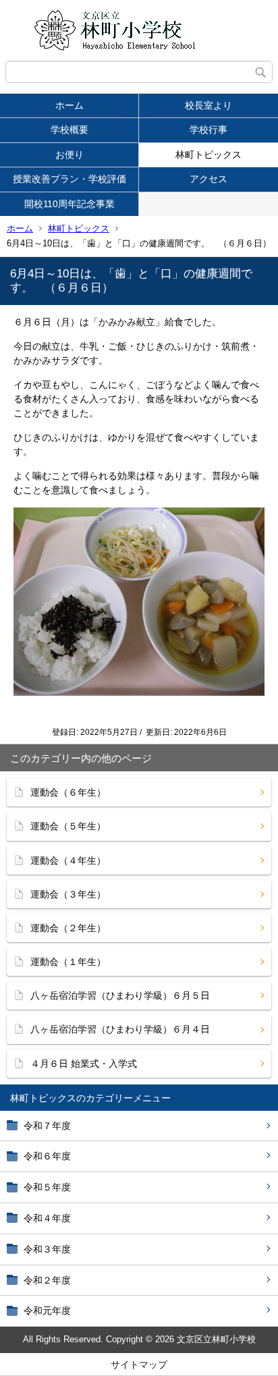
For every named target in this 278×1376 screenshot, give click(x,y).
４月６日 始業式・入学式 (83, 1063)
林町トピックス (208, 154)
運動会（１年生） (68, 961)
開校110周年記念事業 (69, 203)
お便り (69, 154)
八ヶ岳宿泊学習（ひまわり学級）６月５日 (120, 995)
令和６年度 (47, 1156)
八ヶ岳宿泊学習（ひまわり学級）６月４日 (120, 1029)
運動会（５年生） (68, 826)
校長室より (208, 105)
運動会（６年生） (68, 792)
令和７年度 (47, 1125)
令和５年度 (47, 1187)
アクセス (208, 178)
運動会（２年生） (68, 928)
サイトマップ (139, 1364)
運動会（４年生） (68, 860)
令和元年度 (47, 1310)
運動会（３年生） (68, 894)
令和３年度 (47, 1249)
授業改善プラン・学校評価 (69, 178)
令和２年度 (47, 1280)
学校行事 (208, 129)
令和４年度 (47, 1218)
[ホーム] (139, 30)
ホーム (69, 105)
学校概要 (69, 129)
